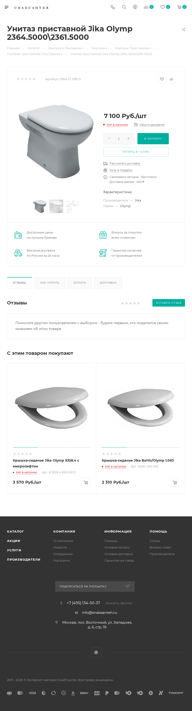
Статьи (155, 541)
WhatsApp (96, 652)
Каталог (15, 531)
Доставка (108, 282)
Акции (13, 541)
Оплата (79, 282)
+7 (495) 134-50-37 (83, 603)
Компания (64, 531)
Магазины (61, 560)
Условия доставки (118, 554)
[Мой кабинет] (135, 7)
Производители (23, 559)
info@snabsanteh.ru (99, 612)
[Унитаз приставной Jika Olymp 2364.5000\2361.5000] (56, 141)
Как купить (49, 282)
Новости (60, 547)
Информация (118, 531)
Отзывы (19, 282)
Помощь (111, 541)
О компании (63, 541)
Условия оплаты (117, 547)
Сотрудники (63, 554)
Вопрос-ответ (160, 547)
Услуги (14, 550)
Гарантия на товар (119, 560)
